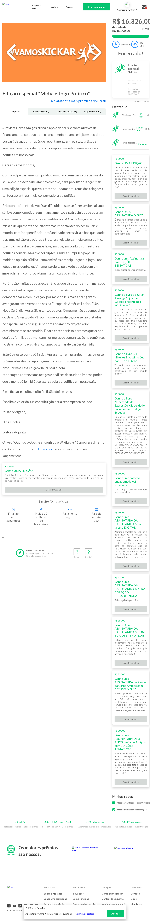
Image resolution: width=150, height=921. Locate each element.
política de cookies (85, 913)
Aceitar (115, 913)
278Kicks (142, 44)
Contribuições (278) (67, 111)
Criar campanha (96, 6)
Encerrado (126, 44)
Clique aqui (44, 449)
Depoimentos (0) (92, 111)
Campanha (15, 111)
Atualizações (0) (41, 111)
